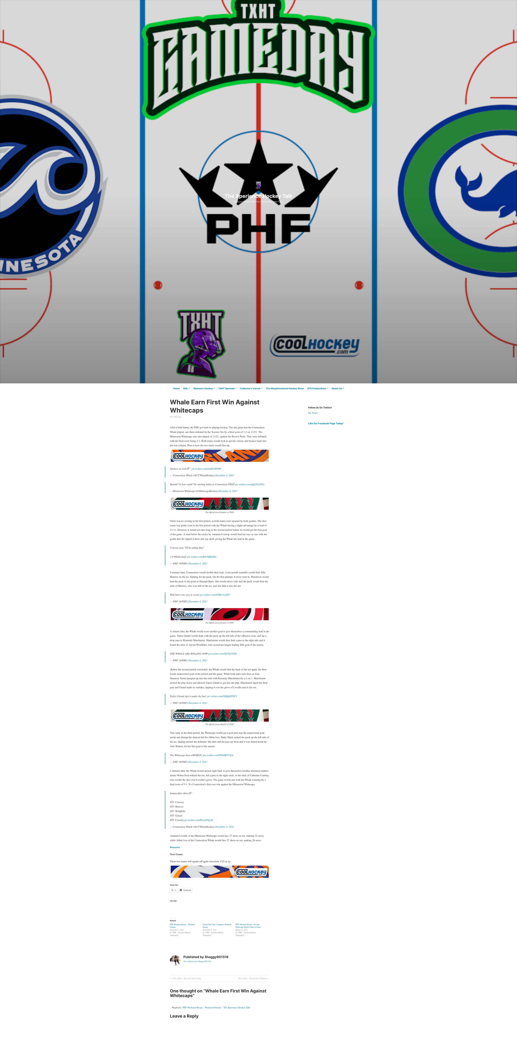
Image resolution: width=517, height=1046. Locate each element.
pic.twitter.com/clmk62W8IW (206, 468)
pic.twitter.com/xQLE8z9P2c (250, 484)
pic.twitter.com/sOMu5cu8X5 (215, 594)
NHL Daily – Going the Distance (253, 979)
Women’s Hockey (203, 388)
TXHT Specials (226, 388)
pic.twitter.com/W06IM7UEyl (218, 755)
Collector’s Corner (250, 388)
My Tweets (313, 412)
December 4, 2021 (224, 475)
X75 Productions (316, 388)
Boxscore (175, 847)
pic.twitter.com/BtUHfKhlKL (202, 556)
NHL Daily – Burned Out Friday (186, 979)
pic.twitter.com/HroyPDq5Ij (198, 820)
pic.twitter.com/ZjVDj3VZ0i (222, 653)
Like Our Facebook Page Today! (325, 423)
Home (176, 388)
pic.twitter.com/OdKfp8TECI (222, 696)
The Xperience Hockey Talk (259, 196)
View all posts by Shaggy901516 (197, 961)
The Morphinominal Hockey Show (285, 388)
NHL (185, 388)
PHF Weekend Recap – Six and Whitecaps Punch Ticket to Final (248, 925)
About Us (336, 388)
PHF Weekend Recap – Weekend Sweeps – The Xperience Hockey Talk (216, 1007)
